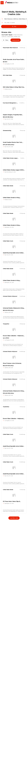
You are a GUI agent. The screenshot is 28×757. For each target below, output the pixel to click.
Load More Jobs (14, 518)
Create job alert (15, 40)
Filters (6, 40)
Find (15, 26)
